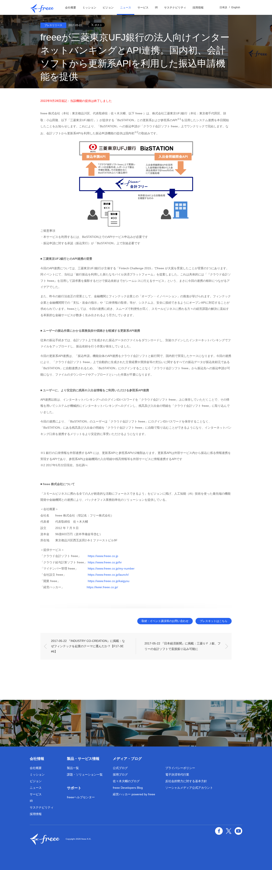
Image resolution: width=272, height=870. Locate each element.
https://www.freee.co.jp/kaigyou (108, 581)
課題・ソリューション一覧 (85, 774)
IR (156, 7)
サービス (143, 7)
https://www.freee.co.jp (103, 556)
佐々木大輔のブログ (126, 781)
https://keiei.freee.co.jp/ (102, 587)
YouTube (238, 831)
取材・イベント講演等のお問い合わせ (165, 621)
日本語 (223, 7)
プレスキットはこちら (213, 621)
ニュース (125, 7)
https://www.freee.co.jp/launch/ (108, 574)
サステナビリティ (175, 7)
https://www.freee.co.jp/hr (105, 562)
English (235, 7)
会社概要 (70, 7)
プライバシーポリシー (180, 768)
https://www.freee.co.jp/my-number (111, 568)
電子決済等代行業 (177, 774)
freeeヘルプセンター (81, 797)
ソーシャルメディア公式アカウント (189, 787)
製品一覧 (73, 768)
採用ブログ (120, 774)
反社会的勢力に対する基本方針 (186, 781)
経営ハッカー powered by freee (134, 794)
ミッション (89, 7)
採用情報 (198, 7)
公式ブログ (120, 768)
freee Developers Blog (128, 787)
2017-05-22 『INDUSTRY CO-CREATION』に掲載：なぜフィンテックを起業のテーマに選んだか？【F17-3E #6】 (88, 646)
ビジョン (108, 7)
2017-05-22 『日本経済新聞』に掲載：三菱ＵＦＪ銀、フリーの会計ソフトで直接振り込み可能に (182, 646)
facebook (219, 831)
